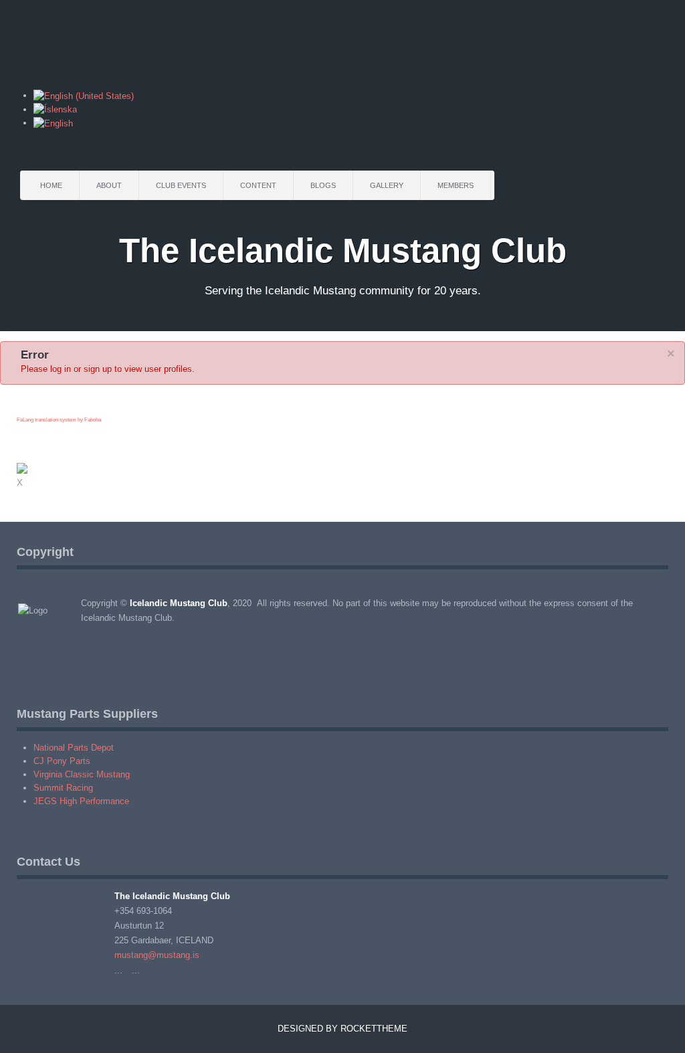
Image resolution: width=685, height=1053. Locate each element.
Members (455, 185)
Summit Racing (63, 788)
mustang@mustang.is (156, 955)
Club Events (181, 185)
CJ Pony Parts (61, 761)
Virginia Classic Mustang (81, 774)
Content (258, 185)
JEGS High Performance (81, 801)
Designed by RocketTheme (342, 1029)
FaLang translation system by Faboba (59, 420)
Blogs (323, 185)
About (109, 185)
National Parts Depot (73, 748)
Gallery (386, 185)
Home (51, 185)
